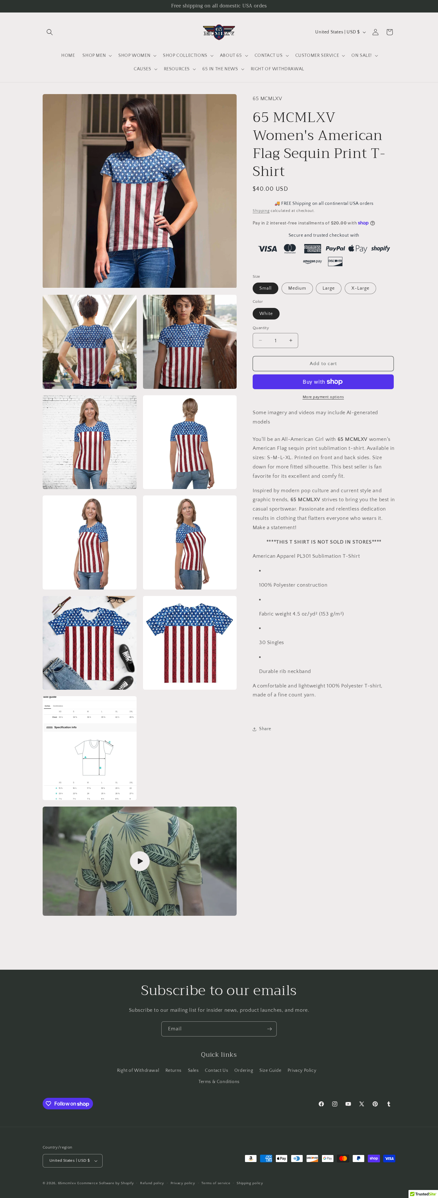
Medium (297, 288)
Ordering (243, 1070)
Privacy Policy (302, 1070)
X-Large (360, 288)
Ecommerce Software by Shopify (105, 1183)
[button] (50, 32)
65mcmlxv (67, 1183)
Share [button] (265, 728)
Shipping (261, 211)
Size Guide (270, 1070)
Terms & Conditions (219, 1081)
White (266, 313)
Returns (173, 1070)
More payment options (323, 397)
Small (265, 288)
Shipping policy (250, 1183)
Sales (193, 1070)
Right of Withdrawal (138, 1070)
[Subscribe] (269, 1028)
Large (329, 288)
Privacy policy (183, 1183)
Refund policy (152, 1183)
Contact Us (216, 1070)
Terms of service (215, 1183)
